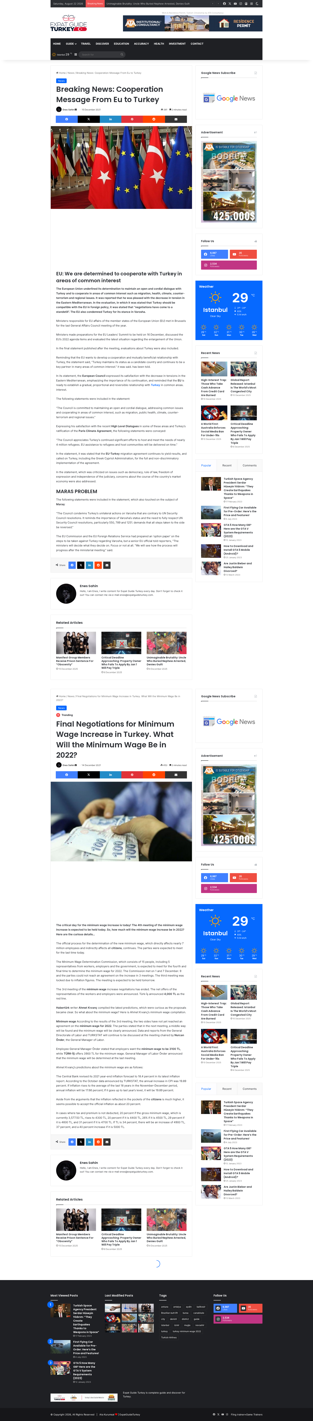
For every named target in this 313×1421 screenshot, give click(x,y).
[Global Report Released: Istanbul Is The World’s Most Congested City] (244, 369)
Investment (177, 43)
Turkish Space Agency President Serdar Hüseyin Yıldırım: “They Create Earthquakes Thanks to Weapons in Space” (238, 488)
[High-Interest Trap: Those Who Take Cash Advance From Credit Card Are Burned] (214, 369)
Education (121, 43)
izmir (176, 1325)
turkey (164, 1331)
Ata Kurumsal (106, 1414)
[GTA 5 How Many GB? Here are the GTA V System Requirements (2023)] (211, 530)
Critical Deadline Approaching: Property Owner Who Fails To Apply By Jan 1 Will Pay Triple (121, 663)
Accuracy (141, 43)
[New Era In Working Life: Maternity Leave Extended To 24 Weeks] (146, 1328)
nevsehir (199, 1325)
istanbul (165, 1325)
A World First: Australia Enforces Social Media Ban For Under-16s (213, 429)
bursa (185, 1312)
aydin (189, 1306)
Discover (102, 43)
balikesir (201, 1306)
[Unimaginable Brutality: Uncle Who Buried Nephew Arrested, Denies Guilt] (167, 643)
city (163, 1319)
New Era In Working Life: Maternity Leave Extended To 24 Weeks (143, 3)
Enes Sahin (68, 109)
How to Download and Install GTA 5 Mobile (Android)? (238, 549)
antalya (177, 1306)
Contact (197, 43)
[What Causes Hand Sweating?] (112, 1308)
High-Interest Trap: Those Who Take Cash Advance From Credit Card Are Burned (214, 387)
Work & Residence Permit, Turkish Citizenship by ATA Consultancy (193, 13)
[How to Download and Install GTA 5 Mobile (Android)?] (211, 551)
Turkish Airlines (169, 1337)
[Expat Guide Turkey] (69, 23)
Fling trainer (238, 1414)
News (71, 72)
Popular (206, 465)
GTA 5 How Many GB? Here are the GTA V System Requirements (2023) (238, 530)
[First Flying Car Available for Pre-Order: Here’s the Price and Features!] (211, 512)
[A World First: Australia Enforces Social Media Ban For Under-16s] (214, 412)
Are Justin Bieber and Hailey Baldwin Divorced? (238, 567)
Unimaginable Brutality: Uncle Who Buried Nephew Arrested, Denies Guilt (166, 661)
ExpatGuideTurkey (130, 1414)
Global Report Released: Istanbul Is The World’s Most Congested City (243, 385)
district (185, 1319)
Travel (86, 43)
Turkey (155, 385)
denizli (173, 1319)
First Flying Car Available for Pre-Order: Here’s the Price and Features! (240, 511)
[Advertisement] (121, 239)
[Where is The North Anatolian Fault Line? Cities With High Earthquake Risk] (129, 1308)
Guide (70, 43)
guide (196, 1319)
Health (159, 43)
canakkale (198, 1312)
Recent (226, 465)
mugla (187, 1325)
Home (57, 43)
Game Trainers (254, 1414)
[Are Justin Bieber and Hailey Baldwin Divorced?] (211, 568)
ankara (164, 1306)
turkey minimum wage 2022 (187, 1331)
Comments (250, 465)
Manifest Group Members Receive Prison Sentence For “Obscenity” (74, 661)
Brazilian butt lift (169, 1312)
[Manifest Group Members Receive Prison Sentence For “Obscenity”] (76, 643)
